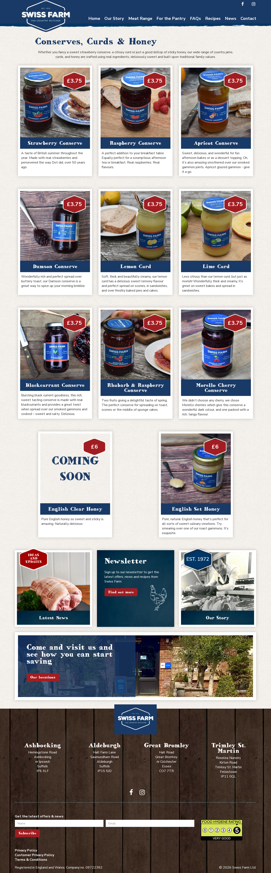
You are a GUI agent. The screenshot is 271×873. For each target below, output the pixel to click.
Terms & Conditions (31, 859)
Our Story (114, 18)
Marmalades (171, 66)
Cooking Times (195, 25)
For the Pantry (171, 18)
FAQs (195, 18)
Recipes (213, 18)
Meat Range (140, 18)
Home (94, 18)
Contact (248, 18)
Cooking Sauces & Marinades (171, 56)
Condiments (171, 46)
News (230, 18)
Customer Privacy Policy (34, 855)
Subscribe (27, 833)
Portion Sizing (195, 34)
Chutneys (171, 25)
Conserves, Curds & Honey (171, 36)
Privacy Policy (26, 850)
